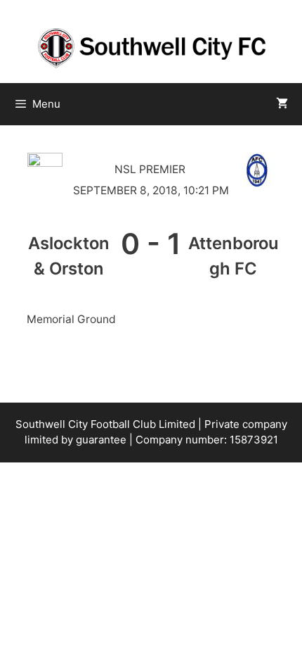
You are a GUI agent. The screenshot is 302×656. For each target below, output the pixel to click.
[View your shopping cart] (282, 104)
